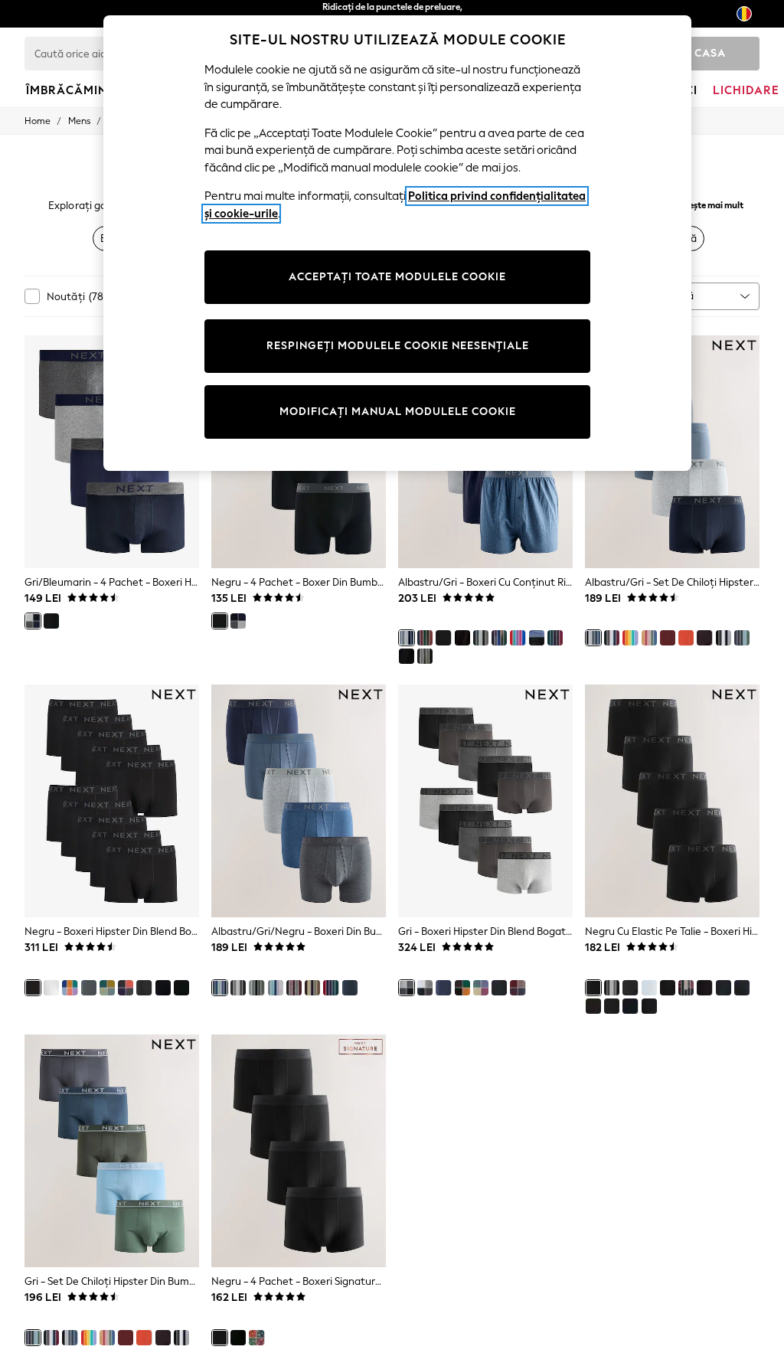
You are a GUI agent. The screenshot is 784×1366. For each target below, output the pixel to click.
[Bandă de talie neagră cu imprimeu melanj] (704, 987)
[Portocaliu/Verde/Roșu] (425, 637)
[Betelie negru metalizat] (742, 987)
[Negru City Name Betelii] (723, 987)
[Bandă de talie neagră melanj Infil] (406, 656)
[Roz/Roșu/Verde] (517, 637)
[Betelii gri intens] (88, 987)
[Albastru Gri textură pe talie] (630, 987)
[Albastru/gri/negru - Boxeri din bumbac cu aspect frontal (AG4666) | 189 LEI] (298, 801)
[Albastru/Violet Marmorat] (275, 987)
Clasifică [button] (674, 295)
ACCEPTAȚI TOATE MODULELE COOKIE (397, 276)
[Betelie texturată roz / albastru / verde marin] (107, 987)
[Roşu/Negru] (667, 637)
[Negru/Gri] (238, 987)
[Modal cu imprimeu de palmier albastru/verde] (256, 1337)
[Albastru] (723, 637)
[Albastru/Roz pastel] (649, 637)
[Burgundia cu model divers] (517, 987)
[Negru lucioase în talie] (69, 987)
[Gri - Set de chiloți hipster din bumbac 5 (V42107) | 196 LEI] (111, 1150)
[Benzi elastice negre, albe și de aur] (181, 987)
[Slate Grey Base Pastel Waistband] (499, 987)
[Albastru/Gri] (406, 637)
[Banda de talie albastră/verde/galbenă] (163, 987)
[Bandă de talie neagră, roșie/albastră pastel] (667, 987)
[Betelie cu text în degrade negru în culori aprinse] (144, 987)
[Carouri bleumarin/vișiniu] (499, 637)
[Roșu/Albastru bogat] (330, 987)
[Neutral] (312, 987)
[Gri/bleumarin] (33, 621)
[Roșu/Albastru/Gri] (611, 637)
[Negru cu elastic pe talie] (593, 987)
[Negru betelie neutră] (462, 637)
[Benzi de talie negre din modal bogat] (238, 1337)
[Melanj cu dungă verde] (425, 656)
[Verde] (256, 987)
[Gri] (480, 637)
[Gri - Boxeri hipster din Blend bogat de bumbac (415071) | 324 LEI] (485, 801)
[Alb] (51, 987)
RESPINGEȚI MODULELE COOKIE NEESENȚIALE (397, 345)
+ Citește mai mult (707, 203)
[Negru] (51, 621)
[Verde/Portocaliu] (686, 637)
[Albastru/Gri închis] (443, 987)
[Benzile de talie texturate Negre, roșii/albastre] (686, 987)
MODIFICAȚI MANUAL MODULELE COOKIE (397, 411)
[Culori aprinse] (462, 987)
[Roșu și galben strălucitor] (630, 637)
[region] (397, 243)
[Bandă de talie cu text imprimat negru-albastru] (611, 1006)
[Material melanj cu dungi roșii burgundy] (294, 987)
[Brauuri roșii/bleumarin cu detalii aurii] (555, 637)
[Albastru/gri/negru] (219, 987)
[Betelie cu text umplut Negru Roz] (593, 1006)
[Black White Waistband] (649, 1006)
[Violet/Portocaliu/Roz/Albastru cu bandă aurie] (125, 987)
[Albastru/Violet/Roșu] (480, 987)
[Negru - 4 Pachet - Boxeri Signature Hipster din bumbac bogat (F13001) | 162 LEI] (298, 1150)
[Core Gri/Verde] (425, 987)
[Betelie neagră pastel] (536, 637)
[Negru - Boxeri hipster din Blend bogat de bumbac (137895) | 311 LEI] (111, 801)
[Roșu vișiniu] (704, 637)
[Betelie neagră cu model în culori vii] (630, 1006)
